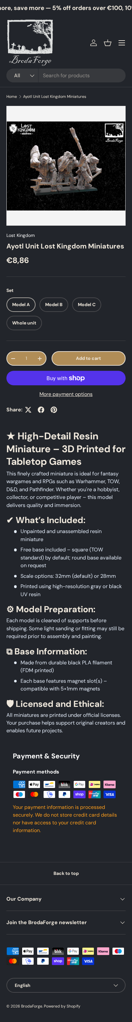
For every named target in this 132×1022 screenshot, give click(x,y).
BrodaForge (31, 1006)
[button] (108, 43)
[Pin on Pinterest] (53, 409)
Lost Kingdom (20, 235)
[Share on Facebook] (41, 409)
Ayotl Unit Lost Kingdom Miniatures (54, 96)
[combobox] (66, 75)
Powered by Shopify (62, 1006)
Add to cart (88, 358)
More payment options (66, 394)
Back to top (66, 873)
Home (11, 96)
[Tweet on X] (28, 409)
